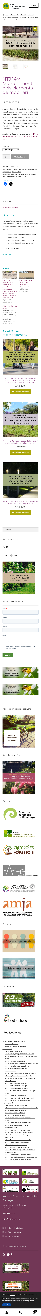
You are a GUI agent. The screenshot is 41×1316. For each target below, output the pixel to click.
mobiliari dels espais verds (12, 177)
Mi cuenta (7, 1312)
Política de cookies (12, 1236)
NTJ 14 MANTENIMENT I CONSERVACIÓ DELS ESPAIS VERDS (21, 137)
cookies (12, 1295)
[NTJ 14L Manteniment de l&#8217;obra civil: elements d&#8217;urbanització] (26, 275)
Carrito (31, 1310)
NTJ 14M (24, 177)
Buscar (20, 1312)
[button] (35, 29)
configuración (29, 1301)
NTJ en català (14, 15)
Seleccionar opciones (20, 391)
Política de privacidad (13, 1232)
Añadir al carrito (20, 157)
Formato (6, 147)
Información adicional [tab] (11, 207)
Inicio (6, 15)
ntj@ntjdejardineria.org (11, 1219)
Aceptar (6, 1305)
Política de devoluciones (14, 1228)
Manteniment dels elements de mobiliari (23, 174)
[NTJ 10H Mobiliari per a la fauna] (11, 314)
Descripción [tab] (7, 201)
